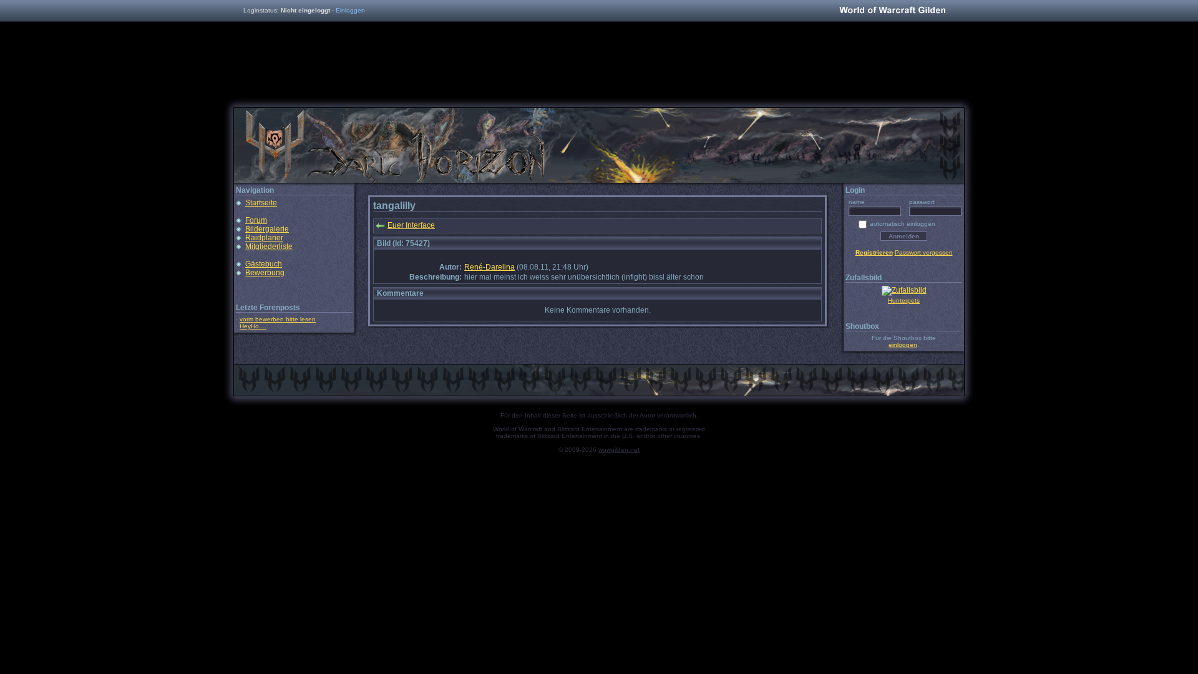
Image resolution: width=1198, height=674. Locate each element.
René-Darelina (489, 267)
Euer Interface (411, 225)
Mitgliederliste (269, 246)
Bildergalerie (267, 229)
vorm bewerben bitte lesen (278, 319)
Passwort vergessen (924, 252)
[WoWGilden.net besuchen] (892, 11)
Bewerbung (265, 272)
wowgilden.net (619, 449)
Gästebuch (263, 264)
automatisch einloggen (902, 223)
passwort (922, 201)
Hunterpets (904, 300)
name (857, 201)
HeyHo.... (253, 326)
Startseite (261, 202)
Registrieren (874, 252)
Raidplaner (264, 237)
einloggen (903, 344)
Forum (256, 220)
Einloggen (350, 10)
